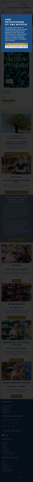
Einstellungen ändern (17, 46)
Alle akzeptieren (16, 44)
